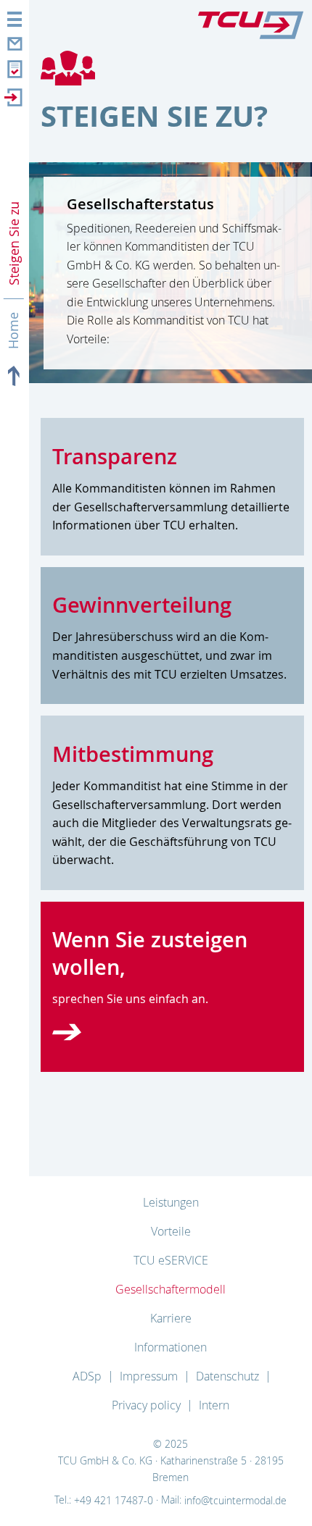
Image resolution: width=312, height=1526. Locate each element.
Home (14, 331)
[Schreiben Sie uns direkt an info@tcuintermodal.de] (66, 1032)
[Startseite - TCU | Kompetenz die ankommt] (251, 21)
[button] (14, 19)
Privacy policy (146, 1405)
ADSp (87, 1376)
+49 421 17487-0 (113, 1500)
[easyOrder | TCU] (13, 70)
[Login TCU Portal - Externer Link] (13, 97)
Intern (214, 1405)
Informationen (170, 1347)
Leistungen (171, 1202)
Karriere (171, 1318)
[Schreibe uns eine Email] (13, 42)
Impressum (149, 1376)
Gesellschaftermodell (170, 1289)
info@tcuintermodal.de (235, 1500)
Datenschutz (227, 1376)
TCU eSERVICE (171, 1260)
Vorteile (171, 1231)
